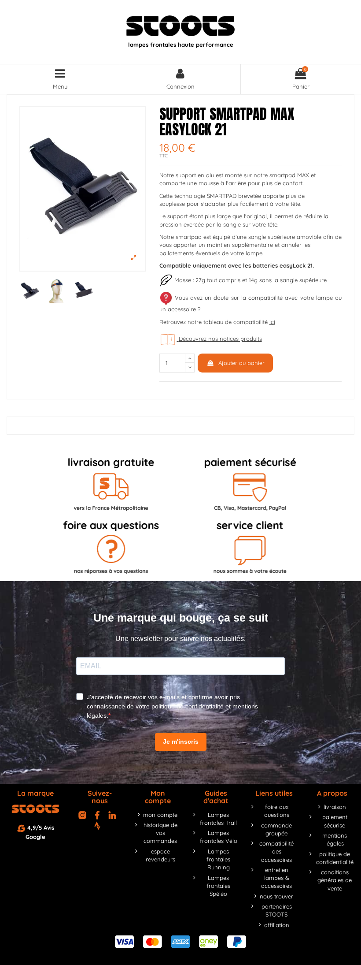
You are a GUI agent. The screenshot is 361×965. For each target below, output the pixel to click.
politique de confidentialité (335, 857)
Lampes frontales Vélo (218, 836)
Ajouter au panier (241, 362)
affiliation (276, 924)
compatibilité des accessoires (276, 851)
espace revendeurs (160, 855)
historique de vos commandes (160, 832)
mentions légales (334, 839)
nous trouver (276, 896)
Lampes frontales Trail (218, 818)
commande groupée (276, 829)
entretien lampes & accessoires (276, 877)
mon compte (160, 814)
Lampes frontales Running (218, 859)
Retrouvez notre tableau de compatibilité (217, 321)
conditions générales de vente (334, 879)
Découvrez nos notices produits (220, 338)
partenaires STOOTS (277, 910)
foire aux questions (276, 810)
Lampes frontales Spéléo (218, 885)
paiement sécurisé (334, 820)
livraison (335, 806)
